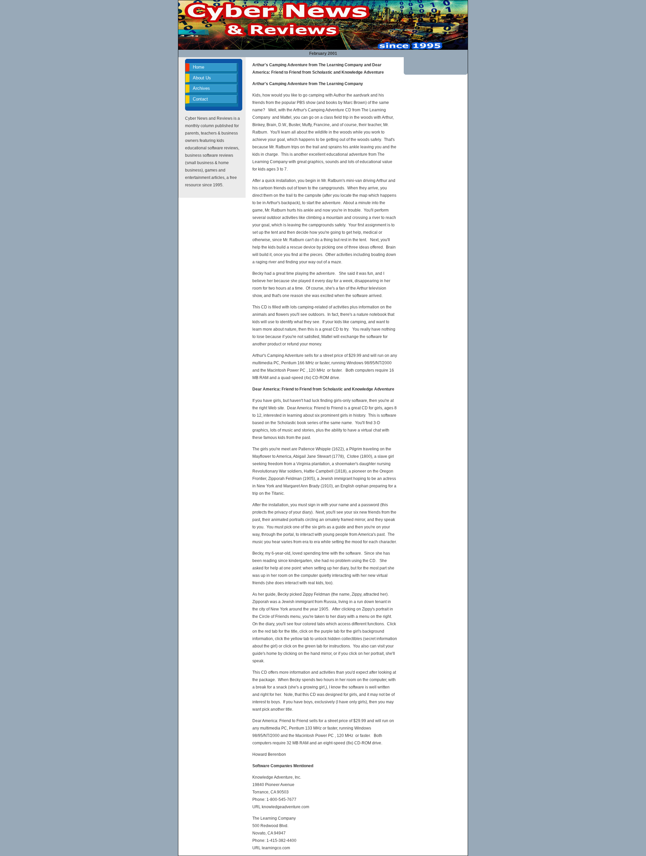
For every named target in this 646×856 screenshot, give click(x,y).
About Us (202, 77)
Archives (201, 88)
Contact (200, 99)
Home (198, 67)
